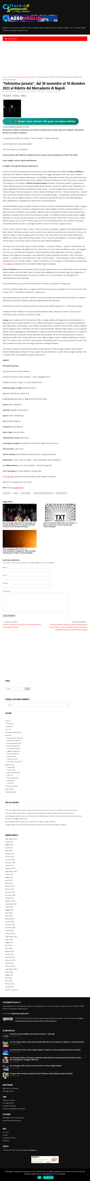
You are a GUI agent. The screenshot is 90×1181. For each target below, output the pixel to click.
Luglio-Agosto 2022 (11, 969)
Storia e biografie (12, 754)
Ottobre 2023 (9, 930)
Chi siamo (6, 1132)
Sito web (5, 583)
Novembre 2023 (10, 927)
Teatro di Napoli (26, 493)
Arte (6, 721)
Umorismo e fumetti (13, 761)
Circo (7, 729)
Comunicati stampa (30, 91)
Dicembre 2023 (10, 924)
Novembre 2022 (10, 960)
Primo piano (41, 91)
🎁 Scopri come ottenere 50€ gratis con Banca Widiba (41, 121)
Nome (5, 567)
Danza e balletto (12, 772)
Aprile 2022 (8, 978)
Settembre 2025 (10, 868)
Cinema (7, 726)
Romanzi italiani (12, 746)
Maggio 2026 (9, 845)
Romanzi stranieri (12, 748)
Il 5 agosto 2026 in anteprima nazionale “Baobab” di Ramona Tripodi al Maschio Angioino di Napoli (35, 825)
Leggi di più (48, 1177)
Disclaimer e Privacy (9, 1138)
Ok (39, 1177)
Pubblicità (6, 1140)
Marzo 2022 (8, 981)
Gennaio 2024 (9, 922)
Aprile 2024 (8, 913)
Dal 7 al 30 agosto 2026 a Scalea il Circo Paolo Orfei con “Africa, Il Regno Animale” (30, 822)
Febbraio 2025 (9, 886)
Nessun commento (54, 91)
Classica (9, 767)
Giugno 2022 (9, 972)
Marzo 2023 (8, 948)
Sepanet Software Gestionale (12, 1120)
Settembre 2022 (10, 966)
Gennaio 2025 (9, 889)
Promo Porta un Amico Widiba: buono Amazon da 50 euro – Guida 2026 (32, 1034)
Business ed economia (13, 738)
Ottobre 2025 (9, 865)
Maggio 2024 (9, 910)
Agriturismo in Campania (10, 1088)
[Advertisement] (45, 58)
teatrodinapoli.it (17, 487)
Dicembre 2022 (10, 957)
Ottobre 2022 (9, 963)
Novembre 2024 (10, 895)
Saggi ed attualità (12, 751)
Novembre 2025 (10, 862)
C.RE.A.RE (9, 264)
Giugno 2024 (9, 907)
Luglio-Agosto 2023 (11, 936)
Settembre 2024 (10, 901)
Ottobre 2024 (9, 898)
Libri (6, 735)
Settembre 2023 (10, 933)
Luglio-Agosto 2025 (11, 871)
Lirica (8, 783)
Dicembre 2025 (10, 859)
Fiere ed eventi (11, 778)
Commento (7, 591)
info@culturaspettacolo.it (20, 1013)
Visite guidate (9, 792)
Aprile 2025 (8, 880)
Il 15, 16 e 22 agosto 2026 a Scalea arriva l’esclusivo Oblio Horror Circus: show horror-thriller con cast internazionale (41, 810)
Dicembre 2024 (10, 892)
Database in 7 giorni (9, 1100)
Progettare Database (9, 1106)
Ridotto (16, 493)
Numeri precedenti (11, 990)
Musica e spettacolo (13, 743)
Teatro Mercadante (61, 493)
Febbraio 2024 (9, 919)
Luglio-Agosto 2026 (11, 839)
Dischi (9, 775)
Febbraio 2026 (9, 854)
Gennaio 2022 (9, 987)
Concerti (9, 770)
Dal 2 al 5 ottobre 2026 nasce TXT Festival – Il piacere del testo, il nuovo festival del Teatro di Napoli (60, 525)
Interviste (9, 780)
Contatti (5, 1135)
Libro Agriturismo (8, 1091)
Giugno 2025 (9, 874)
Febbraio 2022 (9, 984)
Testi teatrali (10, 756)
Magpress (33, 1150)
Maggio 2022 (9, 975)
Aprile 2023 (8, 945)
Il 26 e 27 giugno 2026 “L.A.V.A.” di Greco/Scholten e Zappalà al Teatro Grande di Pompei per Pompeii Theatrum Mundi (19, 551)
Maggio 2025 (9, 877)
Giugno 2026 (9, 842)
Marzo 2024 (8, 916)
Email (5, 575)
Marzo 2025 (8, 883)
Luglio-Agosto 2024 (11, 904)
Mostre (9, 723)
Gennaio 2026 (9, 856)
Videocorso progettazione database (14, 1109)
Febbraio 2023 (9, 951)
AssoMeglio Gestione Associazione (13, 1118)
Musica (7, 765)
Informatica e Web (12, 740)
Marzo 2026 (8, 851)
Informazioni (12, 39)
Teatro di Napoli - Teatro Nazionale (43, 493)
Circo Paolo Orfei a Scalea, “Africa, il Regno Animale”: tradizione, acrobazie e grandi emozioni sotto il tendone (39, 813)
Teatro (21, 91)
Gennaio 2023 (9, 954)
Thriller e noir (11, 759)
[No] (87, 1175)
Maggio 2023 (9, 942)
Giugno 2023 (9, 939)
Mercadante (7, 493)
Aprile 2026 (8, 848)
